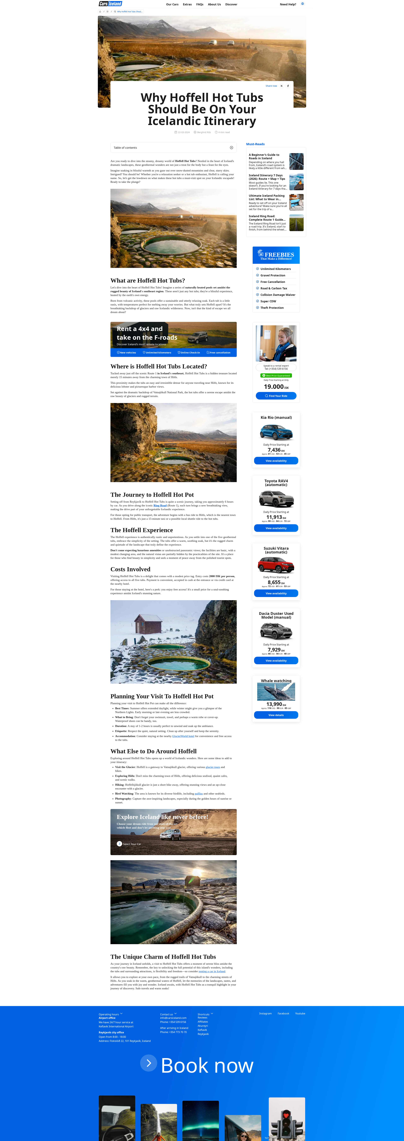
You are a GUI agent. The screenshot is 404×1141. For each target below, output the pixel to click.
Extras (187, 4)
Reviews (202, 1017)
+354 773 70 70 (178, 1032)
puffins (199, 793)
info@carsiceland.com (173, 1018)
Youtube (300, 1013)
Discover (231, 4)
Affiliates (203, 1021)
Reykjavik (203, 1034)
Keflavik (202, 1029)
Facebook (283, 1013)
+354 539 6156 (177, 1022)
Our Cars (172, 4)
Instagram (265, 1013)
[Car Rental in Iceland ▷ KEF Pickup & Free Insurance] (110, 4)
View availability (276, 461)
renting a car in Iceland (212, 971)
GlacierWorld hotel (183, 736)
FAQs (199, 4)
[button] (281, 86)
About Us (214, 4)
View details (276, 715)
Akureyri (203, 1025)
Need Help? (288, 4)
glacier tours (213, 767)
